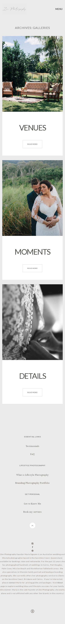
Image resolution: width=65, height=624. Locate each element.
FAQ (32, 454)
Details (32, 375)
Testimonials (32, 446)
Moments (32, 251)
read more (32, 144)
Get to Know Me (32, 503)
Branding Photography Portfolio (32, 482)
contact (12, 582)
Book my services (32, 511)
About (60, 582)
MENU (59, 9)
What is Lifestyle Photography (32, 474)
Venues (32, 127)
